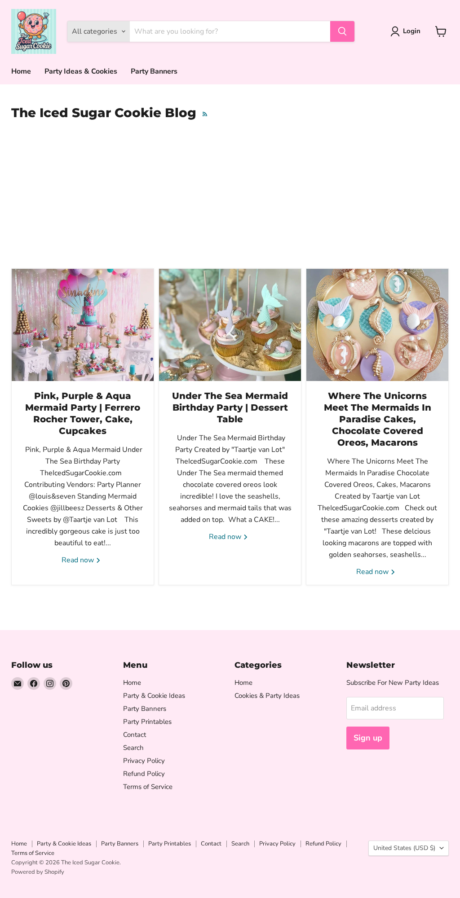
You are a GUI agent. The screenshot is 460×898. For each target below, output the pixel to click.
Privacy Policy (144, 760)
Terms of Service (147, 786)
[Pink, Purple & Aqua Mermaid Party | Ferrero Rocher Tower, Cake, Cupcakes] (83, 325)
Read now (79, 560)
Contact (134, 734)
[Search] (342, 31)
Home (21, 71)
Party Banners (154, 71)
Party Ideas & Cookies (80, 71)
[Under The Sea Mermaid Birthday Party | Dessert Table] (230, 325)
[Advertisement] (230, 198)
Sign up (368, 737)
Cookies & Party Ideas (267, 695)
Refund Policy (144, 773)
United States (404, 848)
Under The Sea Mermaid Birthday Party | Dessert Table (230, 407)
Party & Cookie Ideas (154, 695)
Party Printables (147, 721)
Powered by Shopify (37, 872)
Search (133, 747)
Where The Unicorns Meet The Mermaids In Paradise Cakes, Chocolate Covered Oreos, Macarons (377, 419)
